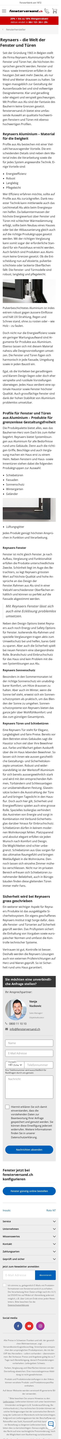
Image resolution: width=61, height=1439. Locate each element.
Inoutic (7, 1210)
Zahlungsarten (11, 1251)
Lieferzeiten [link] (8, 1401)
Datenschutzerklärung (24, 1137)
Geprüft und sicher (14, 1259)
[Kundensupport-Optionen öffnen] (51, 1424)
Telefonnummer (37, 1065)
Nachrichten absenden (29, 1149)
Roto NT (51, 1210)
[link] (18, 1326)
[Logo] (26, 10)
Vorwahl (12, 1061)
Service (7, 1221)
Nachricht (14, 1079)
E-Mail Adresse (17, 1053)
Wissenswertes (11, 1236)
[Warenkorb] (54, 10)
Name (12, 1043)
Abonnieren (45, 1275)
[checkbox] (7, 1107)
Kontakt (7, 1244)
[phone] (47, 10)
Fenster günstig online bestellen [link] (29, 1191)
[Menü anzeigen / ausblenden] (4, 10)
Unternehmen (11, 1228)
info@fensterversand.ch (25, 1029)
